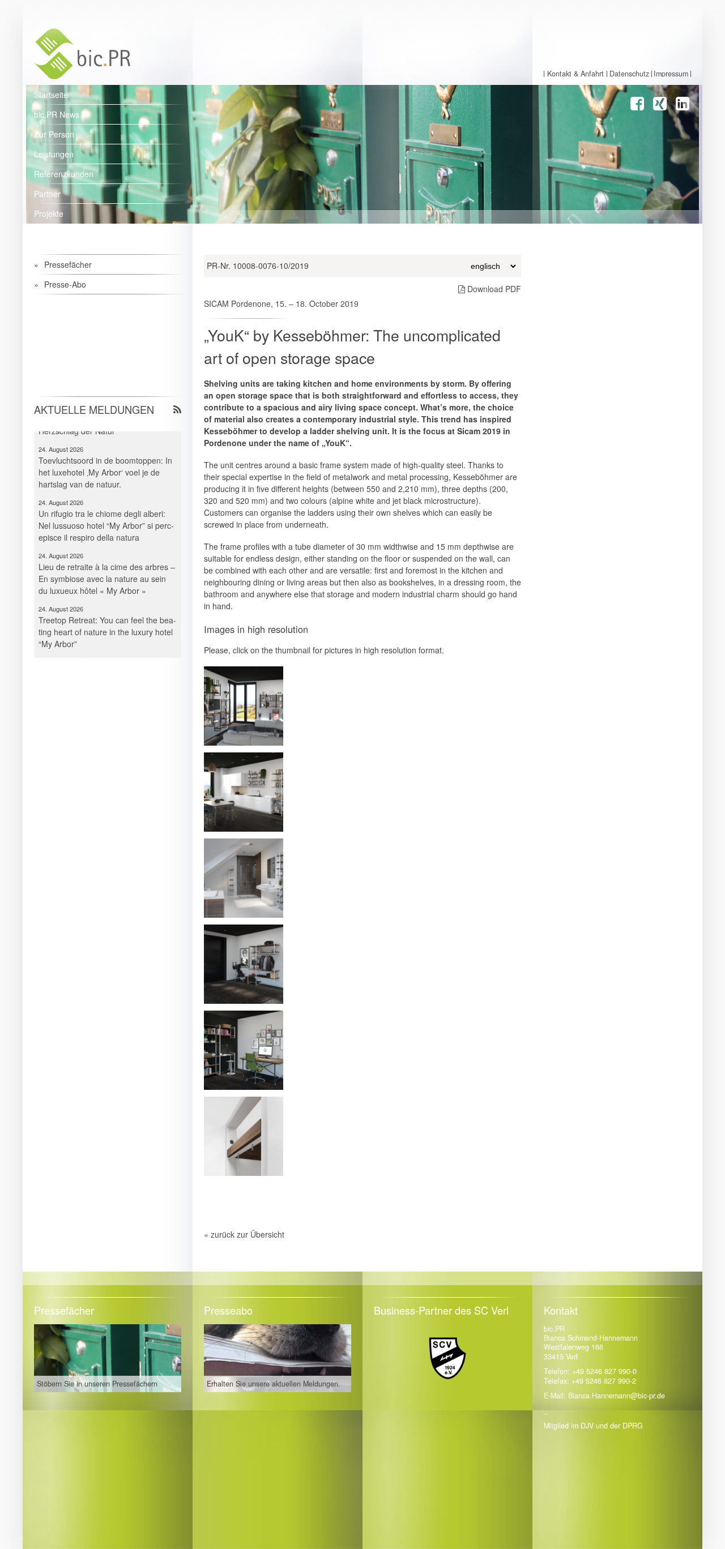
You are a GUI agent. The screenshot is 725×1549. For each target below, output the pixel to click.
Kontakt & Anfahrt (575, 74)
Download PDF (493, 288)
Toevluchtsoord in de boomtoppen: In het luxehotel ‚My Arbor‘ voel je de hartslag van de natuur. (105, 454)
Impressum (671, 74)
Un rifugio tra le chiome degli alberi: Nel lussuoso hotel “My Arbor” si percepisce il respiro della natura (106, 507)
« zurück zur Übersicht (244, 1234)
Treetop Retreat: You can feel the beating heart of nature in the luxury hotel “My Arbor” (107, 613)
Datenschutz (629, 74)
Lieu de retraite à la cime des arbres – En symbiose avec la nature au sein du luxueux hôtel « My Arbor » (107, 560)
